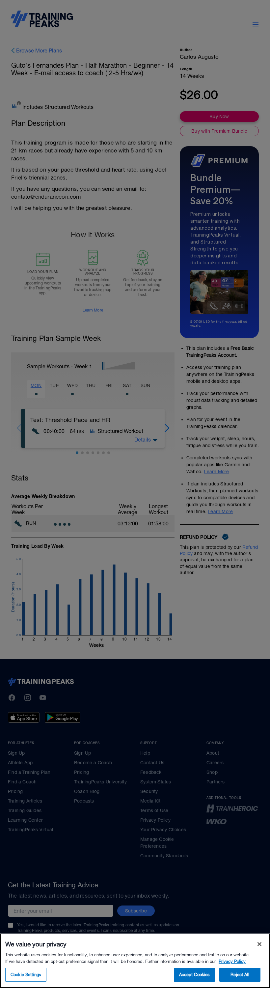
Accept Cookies (194, 974)
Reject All (239, 974)
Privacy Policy (232, 961)
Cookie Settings (26, 974)
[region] (135, 961)
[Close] (259, 944)
